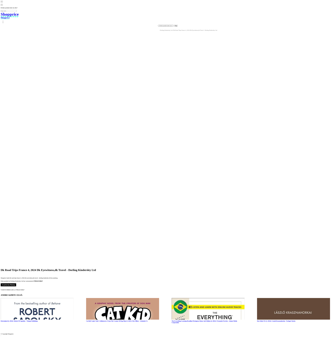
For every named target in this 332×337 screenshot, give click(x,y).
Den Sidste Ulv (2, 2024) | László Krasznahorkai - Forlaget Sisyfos (276, 321)
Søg (176, 25)
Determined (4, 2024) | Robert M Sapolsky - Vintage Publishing (19, 321)
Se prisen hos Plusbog (8, 285)
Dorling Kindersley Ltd (166, 30)
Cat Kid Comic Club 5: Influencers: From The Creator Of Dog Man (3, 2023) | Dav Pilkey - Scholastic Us (117, 321)
